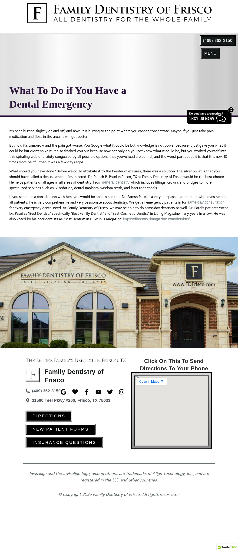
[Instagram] (122, 392)
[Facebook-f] (87, 392)
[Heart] (75, 392)
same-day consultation (206, 202)
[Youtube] (98, 392)
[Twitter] (110, 392)
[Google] (63, 392)
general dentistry (115, 182)
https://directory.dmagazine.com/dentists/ (156, 219)
